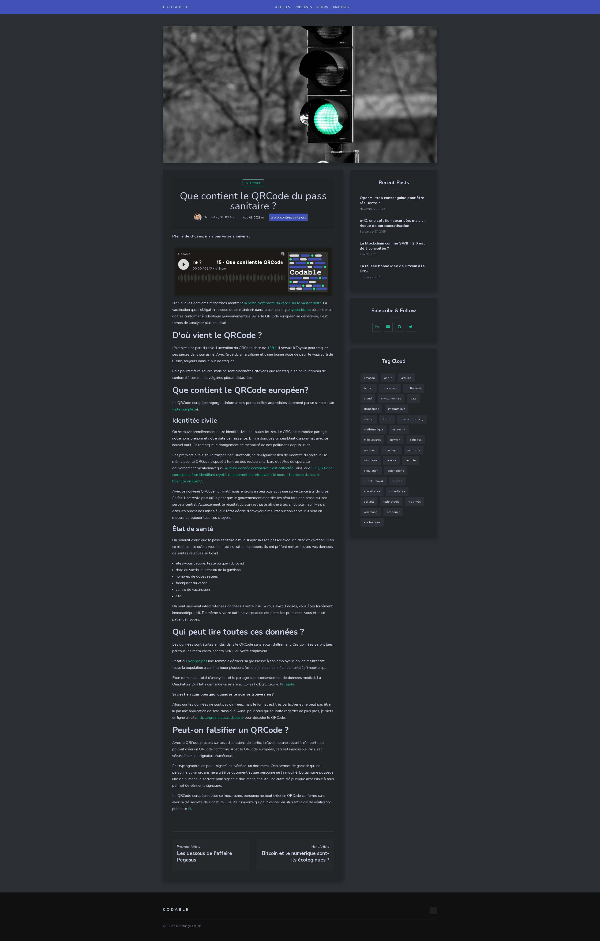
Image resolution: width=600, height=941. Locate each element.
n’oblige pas (197, 661)
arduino (406, 378)
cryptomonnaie (391, 398)
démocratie (371, 409)
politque (369, 450)
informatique (396, 409)
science (391, 460)
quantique (391, 450)
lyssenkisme (301, 309)
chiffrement (413, 388)
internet (369, 419)
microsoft (398, 429)
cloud (368, 398)
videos (322, 7)
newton (395, 440)
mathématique (373, 429)
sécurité (369, 502)
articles (282, 7)
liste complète (185, 409)
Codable (176, 7)
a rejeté (288, 684)
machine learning (412, 419)
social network (373, 481)
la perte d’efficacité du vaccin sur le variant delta (282, 303)
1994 (272, 347)
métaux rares (372, 440)
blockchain (389, 388)
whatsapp (371, 512)
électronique (372, 522)
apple (388, 378)
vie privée (253, 183)
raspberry (413, 450)
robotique (370, 460)
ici (189, 808)
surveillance (397, 491)
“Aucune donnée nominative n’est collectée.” (259, 468)
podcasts (303, 7)
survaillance (372, 491)
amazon (369, 378)
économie (393, 512)
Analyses (341, 7)
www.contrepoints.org (288, 217)
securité (410, 460)
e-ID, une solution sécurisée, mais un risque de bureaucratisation (393, 223)
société (397, 481)
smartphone (396, 471)
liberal (387, 419)
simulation (371, 471)
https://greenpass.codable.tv (221, 717)
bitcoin (368, 388)
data (413, 398)
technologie (391, 502)
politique (415, 440)
